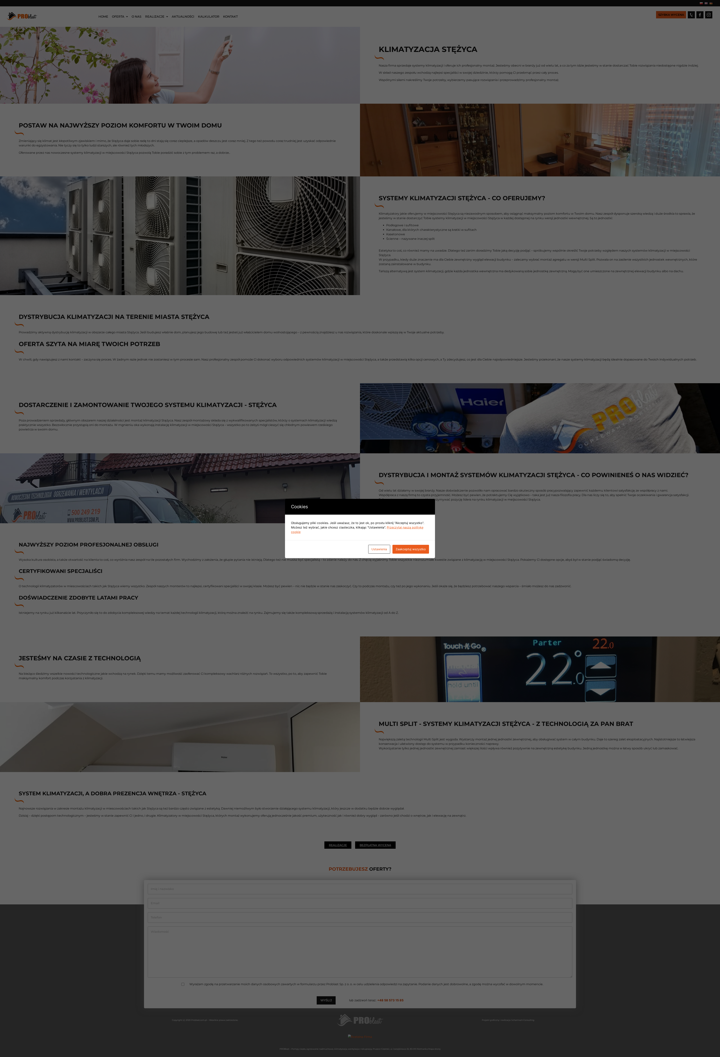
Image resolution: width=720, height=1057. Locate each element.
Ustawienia (379, 549)
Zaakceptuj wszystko (411, 549)
